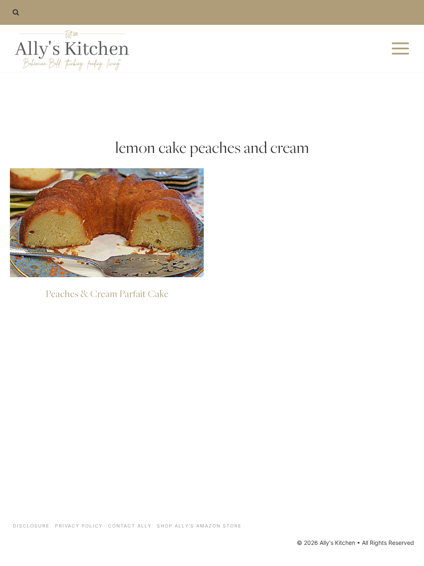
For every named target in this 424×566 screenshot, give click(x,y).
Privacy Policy (79, 526)
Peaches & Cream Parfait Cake (107, 293)
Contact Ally (130, 526)
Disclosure (31, 526)
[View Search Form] (16, 12)
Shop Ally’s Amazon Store (199, 526)
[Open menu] (400, 48)
